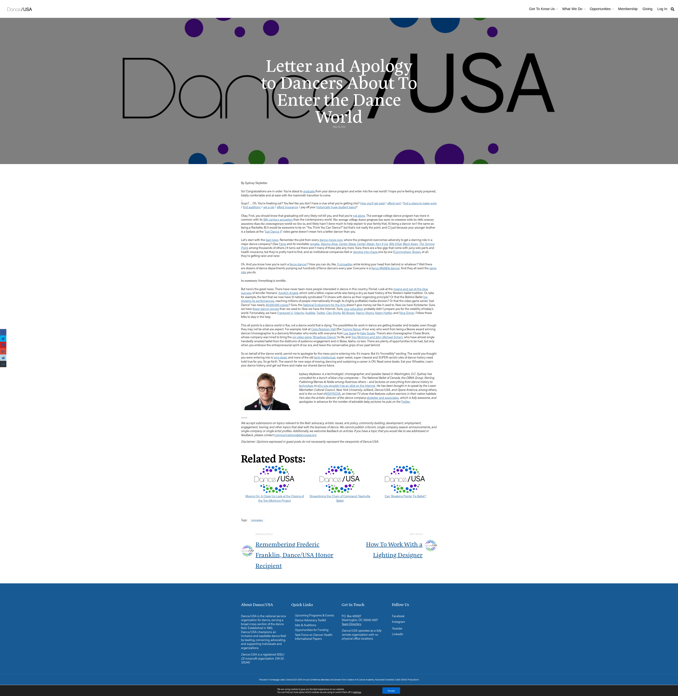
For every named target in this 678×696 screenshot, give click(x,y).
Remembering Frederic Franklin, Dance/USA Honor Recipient (294, 554)
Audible (310, 312)
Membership (628, 9)
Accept (391, 690)
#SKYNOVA (333, 393)
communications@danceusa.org (295, 435)
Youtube (397, 628)
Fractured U (285, 312)
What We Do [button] (572, 9)
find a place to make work (420, 203)
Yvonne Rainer (351, 329)
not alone (359, 215)
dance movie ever (331, 239)
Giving (647, 9)
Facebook (398, 616)
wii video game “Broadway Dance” (314, 337)
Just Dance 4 (273, 231)
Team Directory (351, 624)
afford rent (394, 203)
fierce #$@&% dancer (385, 268)
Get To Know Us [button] (542, 9)
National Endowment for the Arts (324, 304)
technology (306, 385)
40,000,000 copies (277, 304)
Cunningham (402, 251)
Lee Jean (349, 333)
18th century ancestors (278, 219)
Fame (282, 243)
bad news (272, 239)
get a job (268, 207)
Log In (662, 9)
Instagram (398, 621)
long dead (280, 357)
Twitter (320, 312)
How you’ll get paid (372, 203)
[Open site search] (672, 9)
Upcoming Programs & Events (314, 615)
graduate (309, 191)
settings (357, 692)
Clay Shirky (333, 312)
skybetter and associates (383, 397)
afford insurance (287, 207)
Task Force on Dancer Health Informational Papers (313, 637)
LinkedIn (397, 634)
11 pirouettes (345, 264)
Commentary (257, 520)
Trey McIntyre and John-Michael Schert (377, 337)
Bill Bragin (348, 312)
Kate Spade (367, 333)
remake (314, 243)
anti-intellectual (325, 357)
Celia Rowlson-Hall (323, 329)
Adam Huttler (383, 312)
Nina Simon (406, 312)
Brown (416, 251)
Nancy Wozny (365, 312)
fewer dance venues (266, 308)
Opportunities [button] (600, 9)
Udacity (299, 312)
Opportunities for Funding (311, 630)
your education (353, 308)
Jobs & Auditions (305, 625)
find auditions (252, 207)
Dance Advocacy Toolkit (310, 620)
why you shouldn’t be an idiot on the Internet (346, 385)
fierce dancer (298, 264)
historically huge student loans (336, 207)
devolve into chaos (365, 251)
